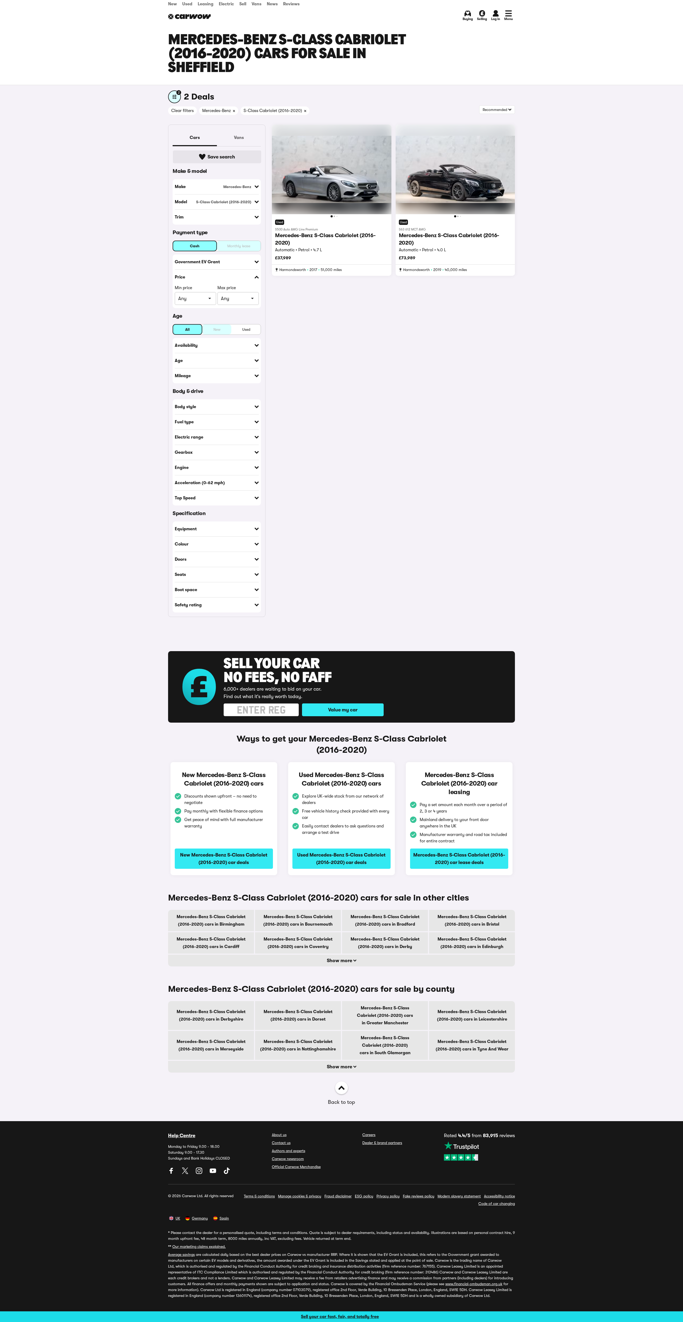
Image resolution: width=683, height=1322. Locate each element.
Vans (256, 4)
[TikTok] (227, 1172)
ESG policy (364, 1196)
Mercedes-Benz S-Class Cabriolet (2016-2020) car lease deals (459, 858)
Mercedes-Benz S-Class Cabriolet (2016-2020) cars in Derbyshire (211, 1015)
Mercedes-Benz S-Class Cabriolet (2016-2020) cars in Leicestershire (472, 1015)
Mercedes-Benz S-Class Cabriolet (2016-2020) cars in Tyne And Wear (472, 1045)
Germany (200, 1218)
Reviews (291, 4)
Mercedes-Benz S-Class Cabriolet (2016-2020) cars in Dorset (298, 1015)
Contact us (281, 1143)
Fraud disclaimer (338, 1196)
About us (279, 1135)
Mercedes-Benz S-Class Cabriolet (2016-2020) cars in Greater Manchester (385, 1015)
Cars (195, 137)
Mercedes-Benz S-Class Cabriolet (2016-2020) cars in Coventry (298, 943)
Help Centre (181, 1135)
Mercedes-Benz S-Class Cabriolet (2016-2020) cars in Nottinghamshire (298, 1045)
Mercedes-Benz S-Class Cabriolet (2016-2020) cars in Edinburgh (472, 943)
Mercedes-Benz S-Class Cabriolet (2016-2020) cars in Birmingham (211, 920)
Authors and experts (288, 1151)
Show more (340, 960)
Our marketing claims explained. (199, 1246)
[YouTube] (213, 1172)
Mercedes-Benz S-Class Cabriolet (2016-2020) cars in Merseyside (211, 1045)
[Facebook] (172, 1172)
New (172, 4)
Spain (224, 1218)
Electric (226, 4)
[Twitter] (185, 1172)
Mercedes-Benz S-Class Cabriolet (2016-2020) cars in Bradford (385, 920)
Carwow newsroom (288, 1159)
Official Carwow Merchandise (296, 1167)
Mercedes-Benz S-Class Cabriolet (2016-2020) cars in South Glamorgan (385, 1045)
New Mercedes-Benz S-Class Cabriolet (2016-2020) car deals (223, 858)
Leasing (205, 4)
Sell (242, 4)
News (272, 4)
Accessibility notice (499, 1196)
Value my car (343, 709)
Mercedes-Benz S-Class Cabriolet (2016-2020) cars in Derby (385, 943)
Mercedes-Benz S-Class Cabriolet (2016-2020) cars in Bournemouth (298, 920)
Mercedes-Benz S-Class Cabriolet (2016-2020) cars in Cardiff (211, 943)
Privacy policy (388, 1196)
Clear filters (182, 110)
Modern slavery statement (459, 1196)
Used (187, 4)
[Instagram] (199, 1172)
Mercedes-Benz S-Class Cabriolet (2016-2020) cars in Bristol (472, 920)
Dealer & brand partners (382, 1143)
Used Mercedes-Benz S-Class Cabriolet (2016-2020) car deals (341, 858)
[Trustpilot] (479, 1151)
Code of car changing (496, 1203)
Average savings (181, 1254)
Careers (368, 1135)
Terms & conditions (259, 1196)
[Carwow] (189, 16)
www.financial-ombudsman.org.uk (473, 1284)
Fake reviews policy (418, 1196)
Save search (221, 157)
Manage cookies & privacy (299, 1196)
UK (178, 1218)
